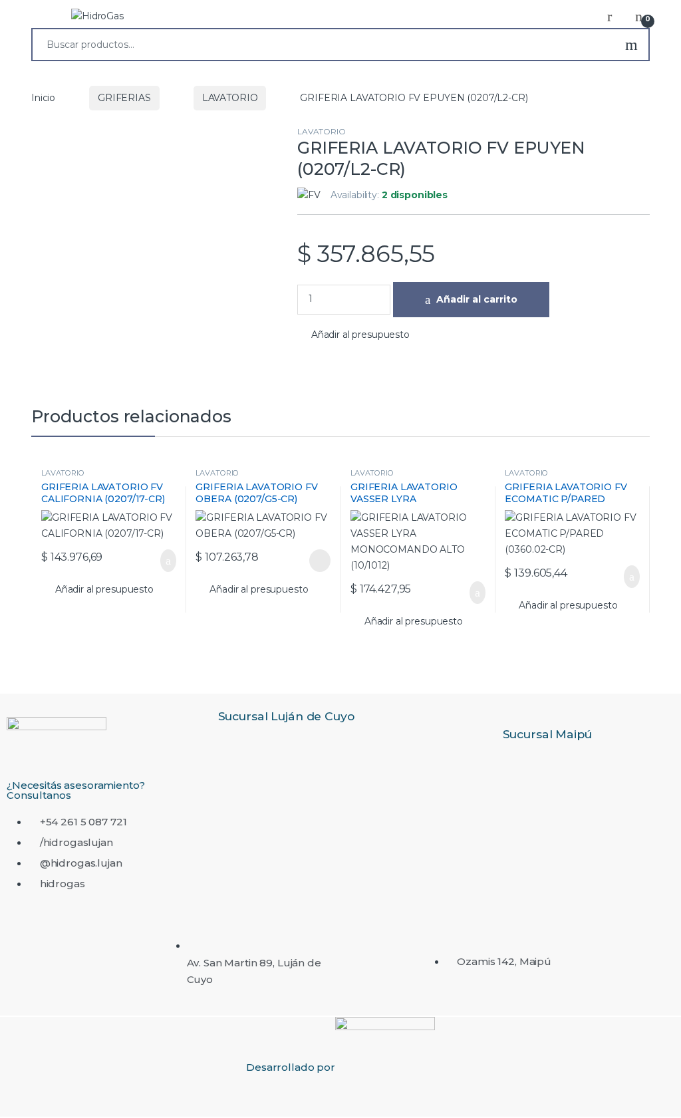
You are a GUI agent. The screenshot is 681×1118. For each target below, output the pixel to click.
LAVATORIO (230, 98)
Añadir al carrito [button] (161, 560)
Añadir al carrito (476, 299)
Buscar (631, 44)
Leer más (320, 560)
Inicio (43, 98)
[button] (353, 335)
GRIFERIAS (124, 98)
